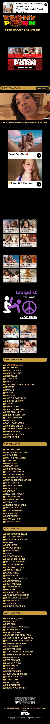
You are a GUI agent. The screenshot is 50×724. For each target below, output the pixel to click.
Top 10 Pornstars (14, 423)
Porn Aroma (11, 516)
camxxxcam (11, 368)
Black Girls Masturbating (19, 384)
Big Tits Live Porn (14, 401)
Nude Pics (10, 668)
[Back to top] (43, 717)
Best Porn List (13, 412)
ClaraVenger (12, 497)
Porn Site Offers (14, 426)
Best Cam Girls (13, 570)
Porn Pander (12, 657)
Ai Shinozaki (11, 680)
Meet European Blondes (18, 480)
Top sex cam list (14, 508)
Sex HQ (8, 553)
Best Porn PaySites (15, 472)
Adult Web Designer (16, 674)
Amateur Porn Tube (15, 398)
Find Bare (10, 590)
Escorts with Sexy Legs (18, 635)
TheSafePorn (12, 551)
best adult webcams (16, 534)
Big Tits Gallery (13, 646)
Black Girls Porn (14, 567)
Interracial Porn (14, 434)
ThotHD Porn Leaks (15, 505)
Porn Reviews (12, 432)
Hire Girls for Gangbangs (19, 638)
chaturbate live (14, 630)
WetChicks (11, 488)
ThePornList (11, 542)
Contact (25, 711)
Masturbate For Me (15, 458)
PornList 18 (11, 545)
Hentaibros (11, 455)
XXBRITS (9, 404)
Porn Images (11, 666)
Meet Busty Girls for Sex (18, 641)
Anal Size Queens (14, 619)
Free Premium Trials (16, 562)
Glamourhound (13, 418)
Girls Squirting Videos (17, 595)
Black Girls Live (14, 365)
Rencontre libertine (16, 578)
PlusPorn (10, 461)
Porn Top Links (13, 469)
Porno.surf (11, 621)
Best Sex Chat (12, 522)
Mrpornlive (11, 466)
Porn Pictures (13, 581)
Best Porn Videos (14, 537)
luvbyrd (9, 387)
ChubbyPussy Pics (15, 606)
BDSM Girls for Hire (15, 643)
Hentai (8, 382)
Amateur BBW (12, 682)
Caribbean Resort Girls (18, 655)
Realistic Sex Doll (15, 499)
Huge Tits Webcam (14, 592)
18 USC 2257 (9, 708)
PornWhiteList (13, 601)
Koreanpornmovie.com (17, 429)
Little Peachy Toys (15, 415)
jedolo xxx (11, 513)
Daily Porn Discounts (16, 452)
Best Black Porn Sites (17, 627)
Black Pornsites (14, 565)
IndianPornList (13, 671)
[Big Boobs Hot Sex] (20, 21)
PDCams (9, 393)
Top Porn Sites (13, 548)
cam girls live (12, 450)
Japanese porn (13, 519)
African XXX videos (15, 477)
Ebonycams (11, 376)
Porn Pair (10, 491)
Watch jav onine (13, 486)
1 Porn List (11, 502)
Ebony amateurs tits (16, 540)
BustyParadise (13, 584)
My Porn (9, 390)
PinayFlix (10, 395)
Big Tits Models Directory (19, 652)
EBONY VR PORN (13, 370)
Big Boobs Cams (13, 556)
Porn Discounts (13, 373)
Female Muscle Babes (17, 598)
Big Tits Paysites (14, 511)
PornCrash (11, 463)
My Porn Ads (11, 576)
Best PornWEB (13, 660)
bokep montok (13, 685)
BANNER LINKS (40, 708)
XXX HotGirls (12, 573)
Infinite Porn (12, 483)
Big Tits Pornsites (14, 475)
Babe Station (12, 407)
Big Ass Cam (11, 379)
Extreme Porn (12, 437)
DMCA (17, 708)
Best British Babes (15, 559)
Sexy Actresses (13, 677)
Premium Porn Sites (15, 688)
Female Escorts (14, 632)
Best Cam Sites (13, 663)
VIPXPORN (10, 420)
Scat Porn (10, 624)
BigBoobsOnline (13, 587)
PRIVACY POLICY (27, 708)
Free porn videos (14, 494)
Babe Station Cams (15, 409)
